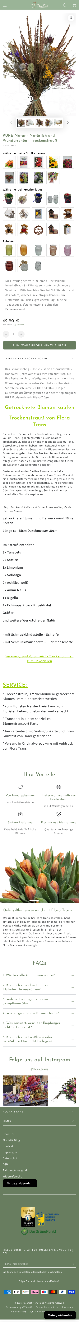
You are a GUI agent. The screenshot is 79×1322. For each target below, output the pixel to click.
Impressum (10, 1152)
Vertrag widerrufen (19, 1183)
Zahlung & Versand (15, 1170)
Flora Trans (9, 145)
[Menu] (4, 5)
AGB (5, 1164)
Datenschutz (11, 1158)
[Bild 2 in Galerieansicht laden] (30, 123)
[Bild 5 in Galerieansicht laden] (58, 123)
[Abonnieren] (74, 1264)
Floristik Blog (11, 1140)
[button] (64, 5)
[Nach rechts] (68, 123)
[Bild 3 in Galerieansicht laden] (39, 123)
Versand (41, 1311)
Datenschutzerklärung (47, 1307)
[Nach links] (11, 123)
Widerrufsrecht (12, 1176)
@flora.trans (39, 1069)
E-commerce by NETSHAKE (19, 1307)
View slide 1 (34, 899)
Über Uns (9, 1134)
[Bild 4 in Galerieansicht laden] (49, 123)
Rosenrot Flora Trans (33, 1302)
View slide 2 (45, 899)
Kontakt (8, 1146)
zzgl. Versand (18, 324)
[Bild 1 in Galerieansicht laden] (21, 123)
